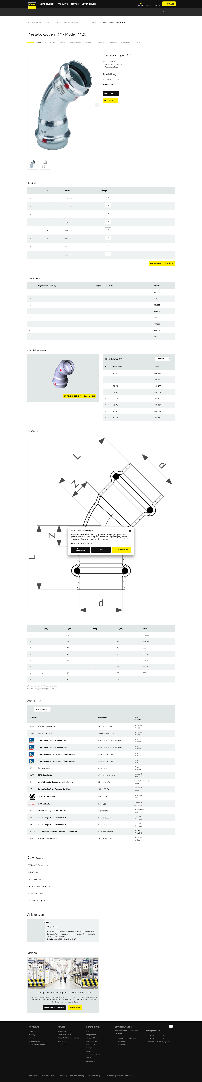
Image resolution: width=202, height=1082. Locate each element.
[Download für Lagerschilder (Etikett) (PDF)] (115, 285)
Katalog (57, 22)
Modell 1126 (41, 42)
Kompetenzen (91, 1041)
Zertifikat (33, 717)
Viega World (91, 1035)
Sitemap (61, 1076)
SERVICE (61, 1027)
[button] (101, 865)
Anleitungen (125, 42)
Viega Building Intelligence (68, 1038)
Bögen (94, 22)
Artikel (52, 42)
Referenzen (90, 1045)
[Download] (137, 373)
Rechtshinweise (48, 1076)
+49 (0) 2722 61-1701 (156, 1039)
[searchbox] (99, 12)
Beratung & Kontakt (65, 1031)
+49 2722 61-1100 (125, 1041)
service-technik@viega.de (128, 1038)
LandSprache (137, 718)
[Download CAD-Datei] (137, 366)
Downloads (112, 42)
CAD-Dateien (75, 42)
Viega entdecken (93, 1038)
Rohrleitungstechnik (71, 22)
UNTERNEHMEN (93, 1027)
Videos (137, 42)
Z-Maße (88, 42)
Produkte (48, 22)
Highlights (33, 1031)
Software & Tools (64, 1035)
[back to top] (171, 1026)
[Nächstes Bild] (97, 105)
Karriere (89, 1048)
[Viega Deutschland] (32, 4)
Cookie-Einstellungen (126, 1076)
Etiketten (62, 42)
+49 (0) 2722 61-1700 (156, 1035)
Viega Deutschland (34, 22)
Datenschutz (93, 1076)
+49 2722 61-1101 (125, 1044)
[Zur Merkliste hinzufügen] (173, 34)
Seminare (61, 1041)
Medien (89, 1051)
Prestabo (85, 22)
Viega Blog (90, 1061)
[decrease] (102, 198)
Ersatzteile (33, 1038)
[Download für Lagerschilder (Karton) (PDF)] (57, 285)
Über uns (89, 1031)
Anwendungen (34, 1041)
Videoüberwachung (76, 1076)
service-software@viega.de (159, 1042)
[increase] (113, 198)
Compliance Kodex (93, 1054)
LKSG (88, 1058)
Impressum (33, 1076)
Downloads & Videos (37, 1045)
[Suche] (173, 12)
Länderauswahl (108, 1076)
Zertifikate (100, 42)
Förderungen (62, 1045)
